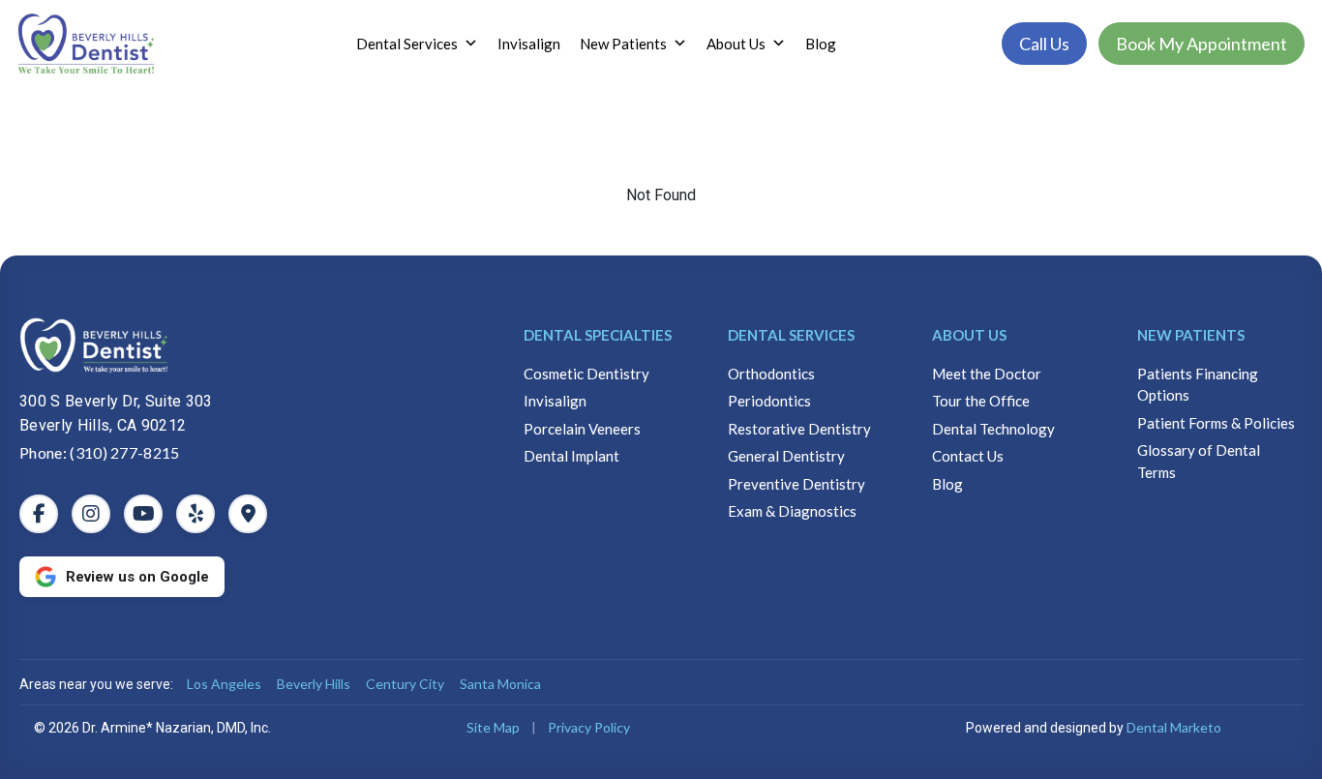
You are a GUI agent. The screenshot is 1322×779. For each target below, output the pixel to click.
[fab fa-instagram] (91, 513)
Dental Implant (571, 455)
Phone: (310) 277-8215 (99, 452)
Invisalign (528, 43)
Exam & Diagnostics (792, 511)
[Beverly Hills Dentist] (243, 345)
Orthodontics (771, 373)
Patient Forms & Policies (1216, 423)
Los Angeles (224, 683)
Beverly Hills (313, 683)
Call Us (1044, 43)
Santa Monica (500, 683)
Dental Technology (993, 428)
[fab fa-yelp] (195, 513)
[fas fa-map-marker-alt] (247, 513)
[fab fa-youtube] (143, 513)
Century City (405, 683)
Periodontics (769, 400)
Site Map (493, 727)
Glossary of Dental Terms (1198, 461)
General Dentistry (786, 455)
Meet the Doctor (986, 373)
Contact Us (968, 455)
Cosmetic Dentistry (586, 373)
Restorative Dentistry (799, 428)
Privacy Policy (589, 727)
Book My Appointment (1201, 43)
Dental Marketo (1174, 727)
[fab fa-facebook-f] (38, 513)
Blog (820, 43)
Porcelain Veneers (582, 428)
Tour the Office (981, 400)
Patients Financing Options (1197, 384)
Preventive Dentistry (796, 484)
